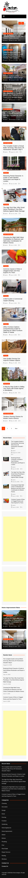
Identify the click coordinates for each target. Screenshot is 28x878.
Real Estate (6, 383)
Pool (3, 845)
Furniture (6, 324)
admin (6, 40)
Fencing (5, 355)
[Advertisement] (15, 539)
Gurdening (4, 824)
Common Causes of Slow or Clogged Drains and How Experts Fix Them (12, 270)
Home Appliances (8, 143)
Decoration (5, 806)
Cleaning (6, 266)
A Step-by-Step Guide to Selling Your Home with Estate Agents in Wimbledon (13, 388)
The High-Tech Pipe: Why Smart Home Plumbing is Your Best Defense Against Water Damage (14, 209)
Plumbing (6, 204)
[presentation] (19, 23)
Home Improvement (8, 30)
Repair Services (6, 852)
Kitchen (4, 838)
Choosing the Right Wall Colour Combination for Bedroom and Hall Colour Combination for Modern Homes (18, 488)
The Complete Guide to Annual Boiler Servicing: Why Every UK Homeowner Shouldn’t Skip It (13, 147)
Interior (3, 834)
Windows (6, 172)
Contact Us (5, 866)
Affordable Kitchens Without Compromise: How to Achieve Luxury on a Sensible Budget (13, 95)
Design (4, 810)
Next (16, 428)
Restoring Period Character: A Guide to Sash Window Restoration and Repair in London (18, 461)
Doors (3, 814)
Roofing (4, 855)
